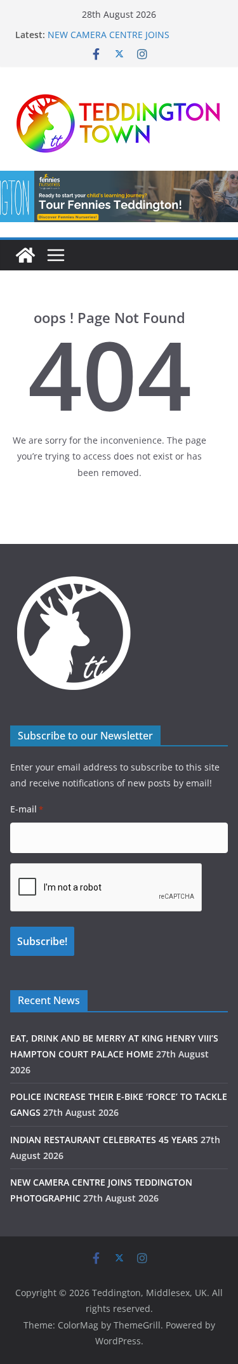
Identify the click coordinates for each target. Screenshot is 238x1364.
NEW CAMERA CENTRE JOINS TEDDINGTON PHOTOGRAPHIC (112, 41)
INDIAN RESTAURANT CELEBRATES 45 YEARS (104, 1140)
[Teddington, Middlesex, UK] (25, 255)
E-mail (26, 809)
